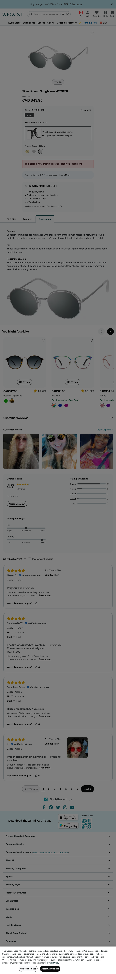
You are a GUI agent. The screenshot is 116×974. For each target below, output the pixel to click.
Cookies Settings (28, 968)
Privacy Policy (52, 962)
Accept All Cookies (50, 968)
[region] (58, 960)
